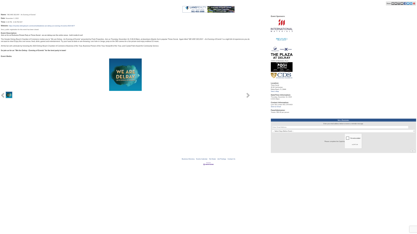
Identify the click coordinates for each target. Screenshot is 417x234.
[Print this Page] (392, 3)
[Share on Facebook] (405, 3)
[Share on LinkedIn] (411, 3)
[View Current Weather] (402, 3)
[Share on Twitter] (408, 3)
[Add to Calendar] (399, 3)
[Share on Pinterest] (414, 3)
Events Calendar (202, 159)
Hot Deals (212, 159)
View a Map (275, 91)
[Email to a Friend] (396, 3)
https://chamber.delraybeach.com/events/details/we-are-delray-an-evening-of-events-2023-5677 (42, 26)
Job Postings (221, 159)
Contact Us (231, 159)
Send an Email (276, 106)
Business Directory (188, 159)
